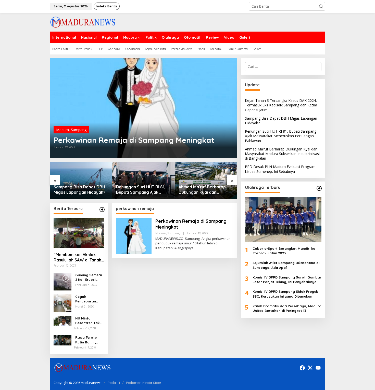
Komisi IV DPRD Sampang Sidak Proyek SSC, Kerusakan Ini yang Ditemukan (285, 293)
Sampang (78, 129)
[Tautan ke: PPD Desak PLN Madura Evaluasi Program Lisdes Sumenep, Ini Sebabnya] (209, 180)
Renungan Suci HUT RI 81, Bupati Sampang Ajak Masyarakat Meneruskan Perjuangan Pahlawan (81, 189)
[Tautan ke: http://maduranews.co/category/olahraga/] (319, 188)
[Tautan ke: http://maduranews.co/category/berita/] (102, 209)
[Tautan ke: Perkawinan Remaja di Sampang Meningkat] (143, 108)
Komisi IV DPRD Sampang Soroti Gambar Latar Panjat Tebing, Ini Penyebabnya (287, 279)
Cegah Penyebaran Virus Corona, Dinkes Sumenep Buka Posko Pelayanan (89, 299)
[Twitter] (310, 368)
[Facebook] (302, 368)
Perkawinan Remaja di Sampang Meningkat (134, 140)
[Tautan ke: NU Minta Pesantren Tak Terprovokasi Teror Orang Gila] (62, 320)
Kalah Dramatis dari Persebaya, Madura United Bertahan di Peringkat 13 (287, 308)
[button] (321, 6)
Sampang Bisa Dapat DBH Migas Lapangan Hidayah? (281, 120)
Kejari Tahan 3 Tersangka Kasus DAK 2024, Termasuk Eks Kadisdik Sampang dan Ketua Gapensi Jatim (281, 105)
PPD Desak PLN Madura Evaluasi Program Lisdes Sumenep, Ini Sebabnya (206, 189)
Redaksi (113, 383)
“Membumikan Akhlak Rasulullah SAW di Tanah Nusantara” (77, 257)
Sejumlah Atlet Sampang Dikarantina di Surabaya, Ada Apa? (286, 265)
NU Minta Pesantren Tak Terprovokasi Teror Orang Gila (89, 320)
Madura (62, 129)
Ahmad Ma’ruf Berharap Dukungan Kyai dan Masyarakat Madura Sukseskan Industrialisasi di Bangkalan (146, 189)
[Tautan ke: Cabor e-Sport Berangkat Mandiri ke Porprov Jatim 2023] (283, 219)
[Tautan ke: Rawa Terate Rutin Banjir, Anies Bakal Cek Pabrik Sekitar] (62, 339)
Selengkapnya (183, 248)
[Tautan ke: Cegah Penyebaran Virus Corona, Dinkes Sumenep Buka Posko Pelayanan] (62, 302)
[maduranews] (83, 21)
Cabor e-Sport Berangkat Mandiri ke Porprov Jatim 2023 (284, 250)
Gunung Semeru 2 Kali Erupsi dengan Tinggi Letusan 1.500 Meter (88, 277)
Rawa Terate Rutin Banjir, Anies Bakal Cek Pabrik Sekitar (88, 339)
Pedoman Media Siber (143, 383)
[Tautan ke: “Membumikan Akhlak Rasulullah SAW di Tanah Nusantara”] (79, 233)
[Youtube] (318, 368)
